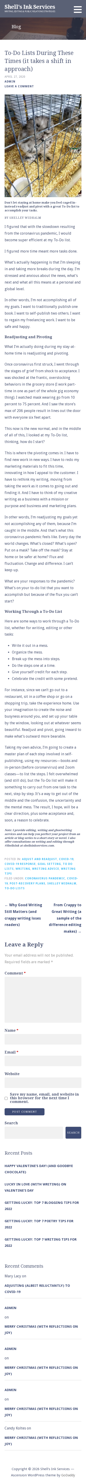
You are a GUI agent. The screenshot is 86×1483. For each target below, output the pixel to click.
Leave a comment (19, 86)
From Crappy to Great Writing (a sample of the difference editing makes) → (65, 918)
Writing (23, 868)
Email (11, 1052)
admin (10, 81)
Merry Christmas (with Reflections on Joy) (41, 1329)
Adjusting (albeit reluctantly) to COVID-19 (37, 1289)
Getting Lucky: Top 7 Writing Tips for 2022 (41, 1242)
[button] (79, 9)
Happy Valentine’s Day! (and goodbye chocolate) (39, 1169)
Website (12, 1074)
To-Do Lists (15, 888)
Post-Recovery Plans (27, 883)
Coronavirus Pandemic (45, 878)
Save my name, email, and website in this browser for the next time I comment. (44, 1098)
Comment (15, 973)
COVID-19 (66, 859)
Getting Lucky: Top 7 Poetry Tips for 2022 (39, 1224)
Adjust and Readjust (39, 859)
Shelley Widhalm (61, 883)
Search (11, 1123)
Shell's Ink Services (30, 7)
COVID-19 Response (20, 864)
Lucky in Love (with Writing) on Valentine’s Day (35, 1187)
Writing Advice (45, 868)
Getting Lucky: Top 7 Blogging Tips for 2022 (42, 1206)
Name (11, 1030)
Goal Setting (49, 864)
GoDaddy (68, 1475)
